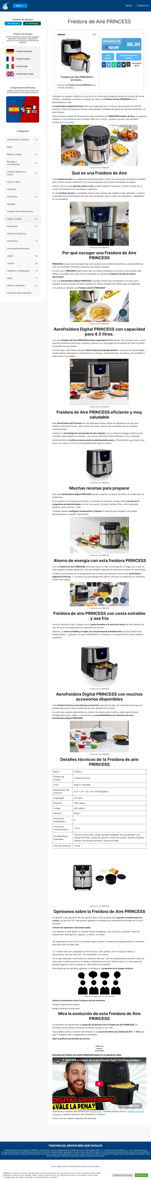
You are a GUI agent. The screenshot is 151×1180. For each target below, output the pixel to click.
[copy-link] (128, 64)
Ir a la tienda (108, 56)
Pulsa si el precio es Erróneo (128, 56)
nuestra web (96, 1111)
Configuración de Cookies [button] (122, 1175)
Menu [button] (18, 5)
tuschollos (69, 122)
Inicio (129, 5)
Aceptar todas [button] (141, 1175)
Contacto (143, 5)
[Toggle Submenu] (36, 139)
